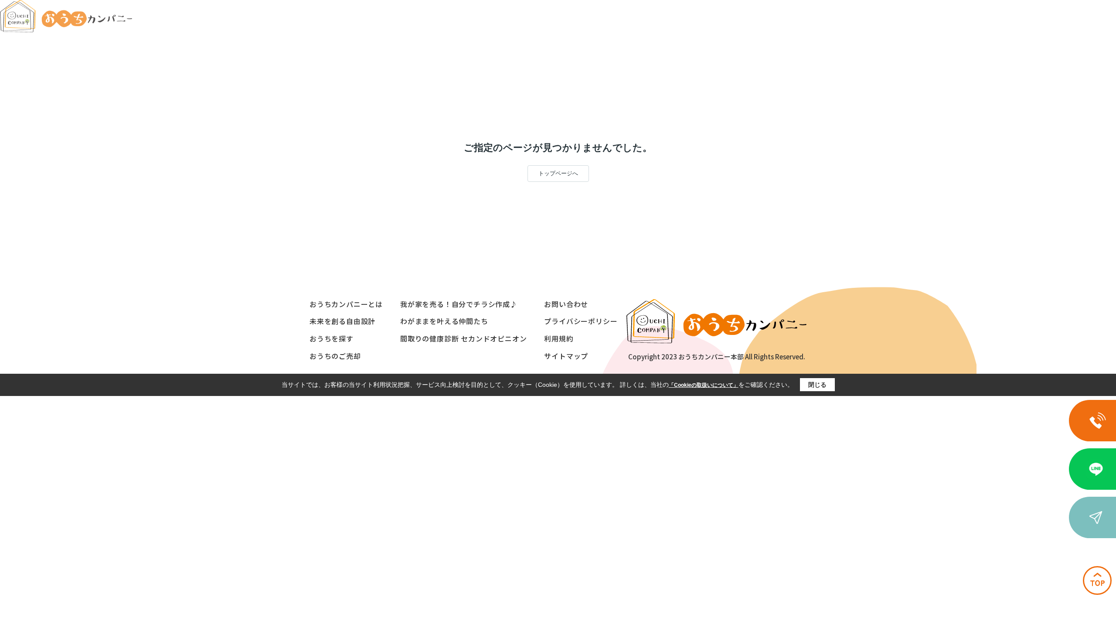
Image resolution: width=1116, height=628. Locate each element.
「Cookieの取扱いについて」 (703, 385)
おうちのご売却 (335, 356)
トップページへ (558, 173)
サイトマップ (566, 356)
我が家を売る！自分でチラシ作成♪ (458, 304)
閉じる (817, 384)
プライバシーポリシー (580, 321)
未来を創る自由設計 (342, 321)
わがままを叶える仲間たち (444, 321)
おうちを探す (332, 338)
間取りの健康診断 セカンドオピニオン (463, 338)
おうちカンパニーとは (346, 304)
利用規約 (558, 338)
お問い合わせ (566, 304)
